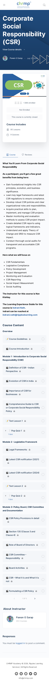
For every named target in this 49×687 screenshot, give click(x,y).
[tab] (10, 154)
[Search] (44, 5)
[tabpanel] (24, 237)
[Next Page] (35, 598)
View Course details (12, 49)
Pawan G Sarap (24, 617)
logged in (20, 643)
